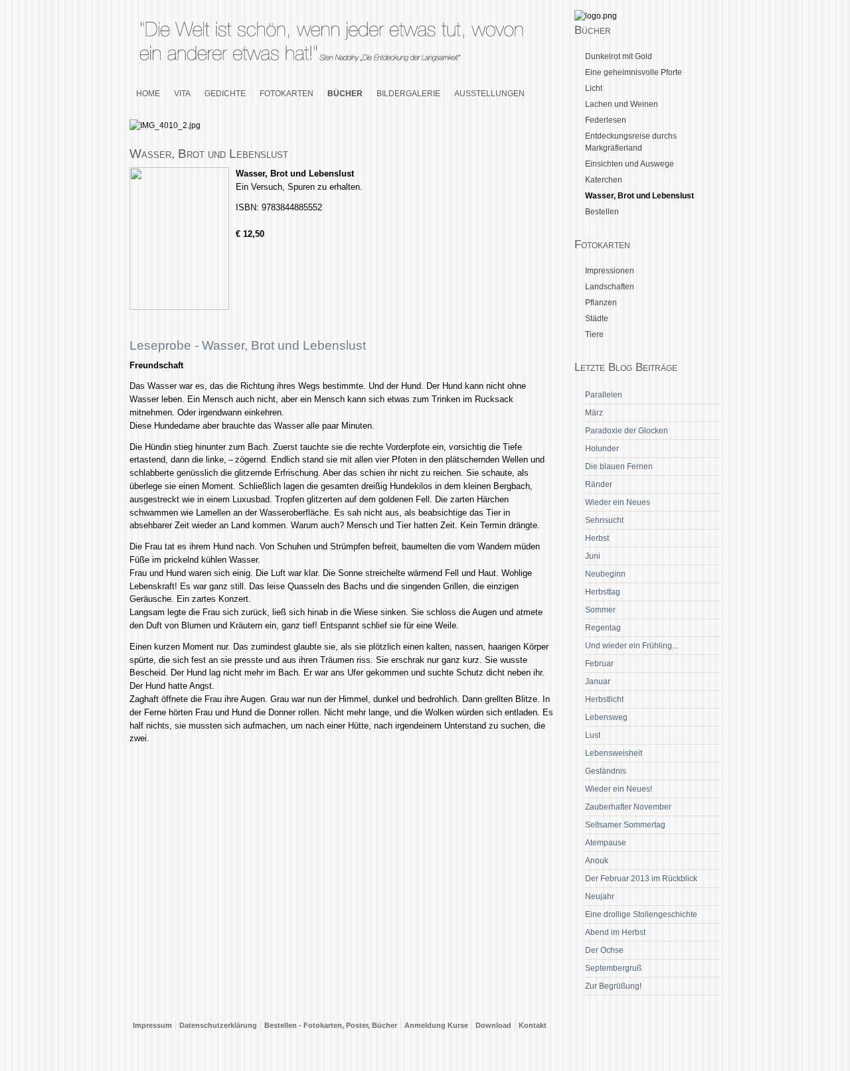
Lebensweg (606, 717)
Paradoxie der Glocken (626, 430)
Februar (599, 663)
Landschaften (609, 286)
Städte (596, 318)
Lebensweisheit (613, 753)
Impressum (152, 1025)
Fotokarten (286, 93)
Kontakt (533, 1025)
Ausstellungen (489, 93)
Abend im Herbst (615, 932)
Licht (593, 88)
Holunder (602, 448)
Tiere (594, 334)
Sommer (600, 609)
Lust (592, 735)
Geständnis (605, 771)
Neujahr (599, 896)
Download (493, 1025)
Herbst (597, 538)
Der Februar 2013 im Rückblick (641, 878)
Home (148, 93)
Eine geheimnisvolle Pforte (633, 72)
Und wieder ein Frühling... (631, 645)
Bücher (345, 93)
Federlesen (605, 120)
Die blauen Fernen (619, 466)
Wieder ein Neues (617, 502)
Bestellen (602, 211)
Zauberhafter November (628, 807)
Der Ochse (604, 950)
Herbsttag (602, 592)
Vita (182, 93)
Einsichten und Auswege (629, 164)
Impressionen (609, 270)
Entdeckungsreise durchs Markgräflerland (631, 142)
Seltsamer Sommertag (625, 824)
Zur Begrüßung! (613, 986)
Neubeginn (605, 574)
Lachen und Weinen (621, 104)
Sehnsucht (604, 520)
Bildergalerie (408, 93)
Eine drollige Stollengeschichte (641, 914)
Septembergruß (613, 968)
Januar (597, 681)
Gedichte (225, 93)
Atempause (605, 842)
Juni (592, 556)
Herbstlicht (604, 699)
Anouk (596, 860)
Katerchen (603, 179)
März (594, 412)
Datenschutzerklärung (218, 1025)
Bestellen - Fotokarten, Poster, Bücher (330, 1025)
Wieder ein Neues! (618, 789)
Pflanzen (601, 302)
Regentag (603, 627)
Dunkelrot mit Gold (618, 56)
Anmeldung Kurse (436, 1025)
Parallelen (603, 394)
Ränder (598, 484)
